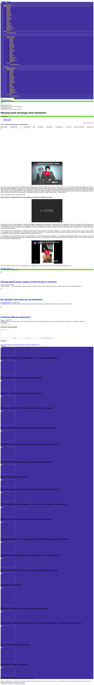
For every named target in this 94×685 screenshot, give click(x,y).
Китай (8, 22)
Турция (8, 24)
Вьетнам (8, 15)
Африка (8, 9)
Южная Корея (10, 28)
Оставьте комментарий (6, 324)
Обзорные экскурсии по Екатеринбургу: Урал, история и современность (20, 344)
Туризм (8, 7)
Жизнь (5, 31)
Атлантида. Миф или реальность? (16, 317)
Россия (8, 11)
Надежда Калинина (6, 302)
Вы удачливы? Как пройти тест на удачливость (22, 299)
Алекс (2, 284)
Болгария (9, 14)
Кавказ (8, 10)
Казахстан (9, 18)
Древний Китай (8, 5)
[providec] (16, 129)
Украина (8, 13)
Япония (8, 30)
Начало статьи (7, 119)
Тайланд (8, 23)
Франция (8, 27)
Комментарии (7, 120)
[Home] (6, 2)
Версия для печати (88, 122)
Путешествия (7, 6)
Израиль (8, 19)
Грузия (8, 17)
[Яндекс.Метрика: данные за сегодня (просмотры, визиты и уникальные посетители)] (20, 683)
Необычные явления (6, 268)
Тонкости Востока (11, 32)
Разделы (6, 66)
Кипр (7, 21)
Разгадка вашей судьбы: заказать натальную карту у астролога (28, 282)
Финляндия (9, 26)
